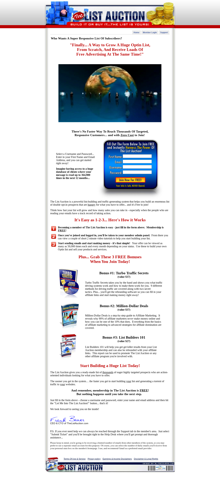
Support (164, 32)
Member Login (150, 32)
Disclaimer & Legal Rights (146, 459)
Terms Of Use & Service (75, 459)
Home (136, 32)
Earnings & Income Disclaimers (117, 459)
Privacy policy (94, 459)
